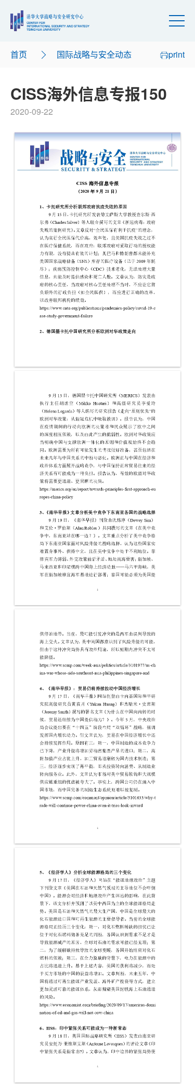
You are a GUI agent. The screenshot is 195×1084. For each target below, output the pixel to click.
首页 (18, 54)
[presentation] (97, 249)
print (176, 54)
